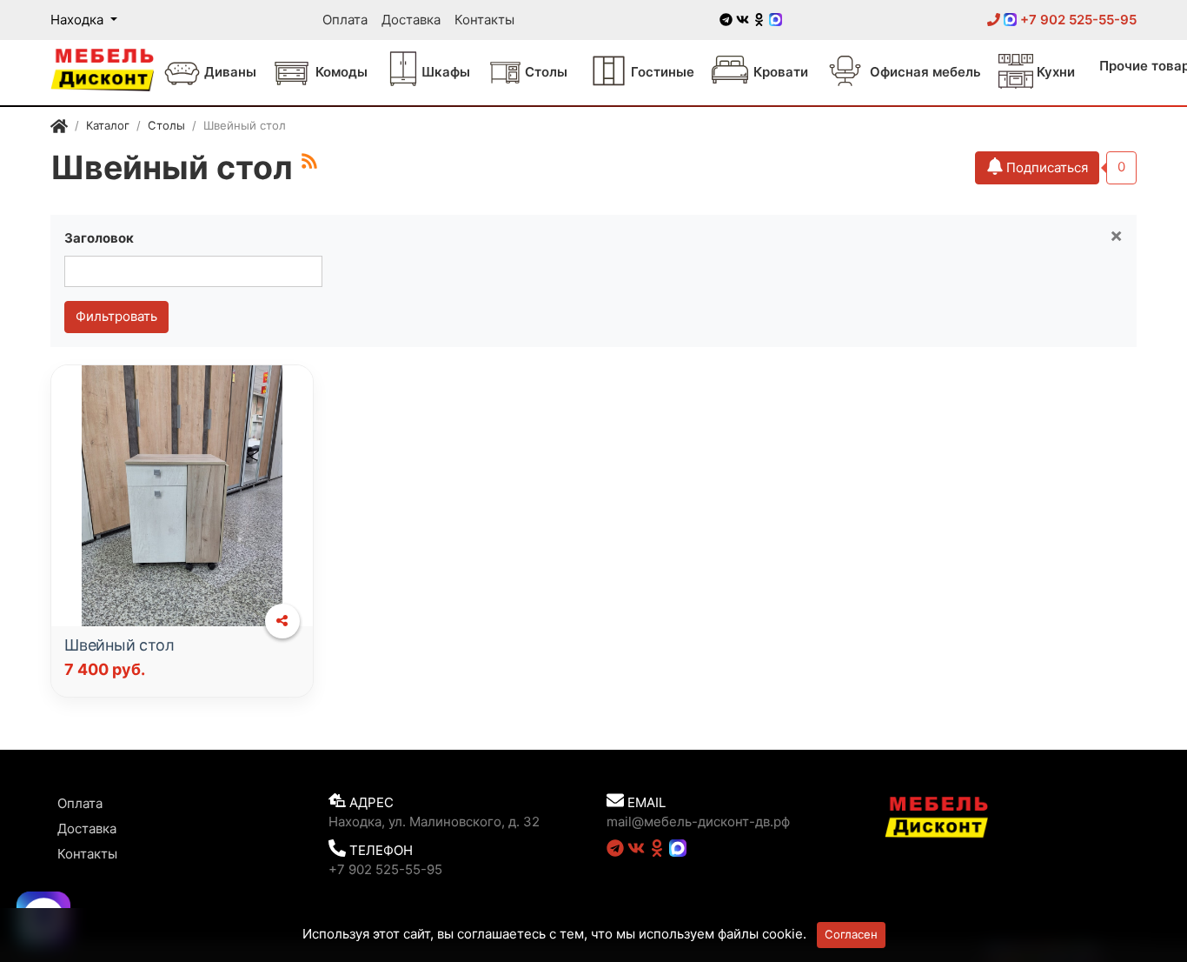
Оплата (345, 19)
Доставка (411, 19)
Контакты (484, 19)
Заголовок (99, 238)
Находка (78, 19)
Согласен (851, 934)
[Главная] (59, 128)
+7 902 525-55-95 (1077, 19)
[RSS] (309, 161)
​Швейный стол (119, 645)
